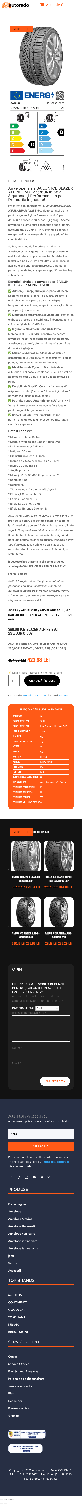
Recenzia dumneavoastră (29, 1013)
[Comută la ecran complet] (5, 1499)
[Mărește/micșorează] (1, 1499)
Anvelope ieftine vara (22, 1241)
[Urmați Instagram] (26, 1177)
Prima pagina (17, 1204)
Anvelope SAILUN (54, 610)
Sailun (63, 695)
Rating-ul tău (23, 1008)
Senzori (13, 1263)
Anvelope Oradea (20, 1219)
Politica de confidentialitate (26, 1379)
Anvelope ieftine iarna (23, 1248)
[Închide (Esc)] (12, 1499)
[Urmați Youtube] (34, 1177)
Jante (11, 1256)
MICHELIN (15, 1295)
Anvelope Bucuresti (21, 1226)
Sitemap (13, 1415)
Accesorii (14, 1270)
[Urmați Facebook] (11, 1177)
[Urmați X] (48, 1177)
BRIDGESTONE (18, 1332)
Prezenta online (18, 1408)
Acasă (13, 610)
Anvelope (29, 610)
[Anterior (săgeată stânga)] (1, 1503)
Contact (13, 1356)
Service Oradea (18, 1364)
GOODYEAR (16, 1310)
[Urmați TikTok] (19, 1177)
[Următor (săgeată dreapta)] (5, 1503)
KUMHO (13, 1324)
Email (16, 1063)
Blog (11, 1393)
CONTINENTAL (18, 1302)
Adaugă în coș (42, 680)
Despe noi (15, 1401)
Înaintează (55, 1081)
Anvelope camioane (21, 1233)
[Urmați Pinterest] (42, 1177)
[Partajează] (9, 1499)
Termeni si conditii (20, 1386)
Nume (17, 1047)
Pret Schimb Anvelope (23, 1371)
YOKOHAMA (17, 1317)
